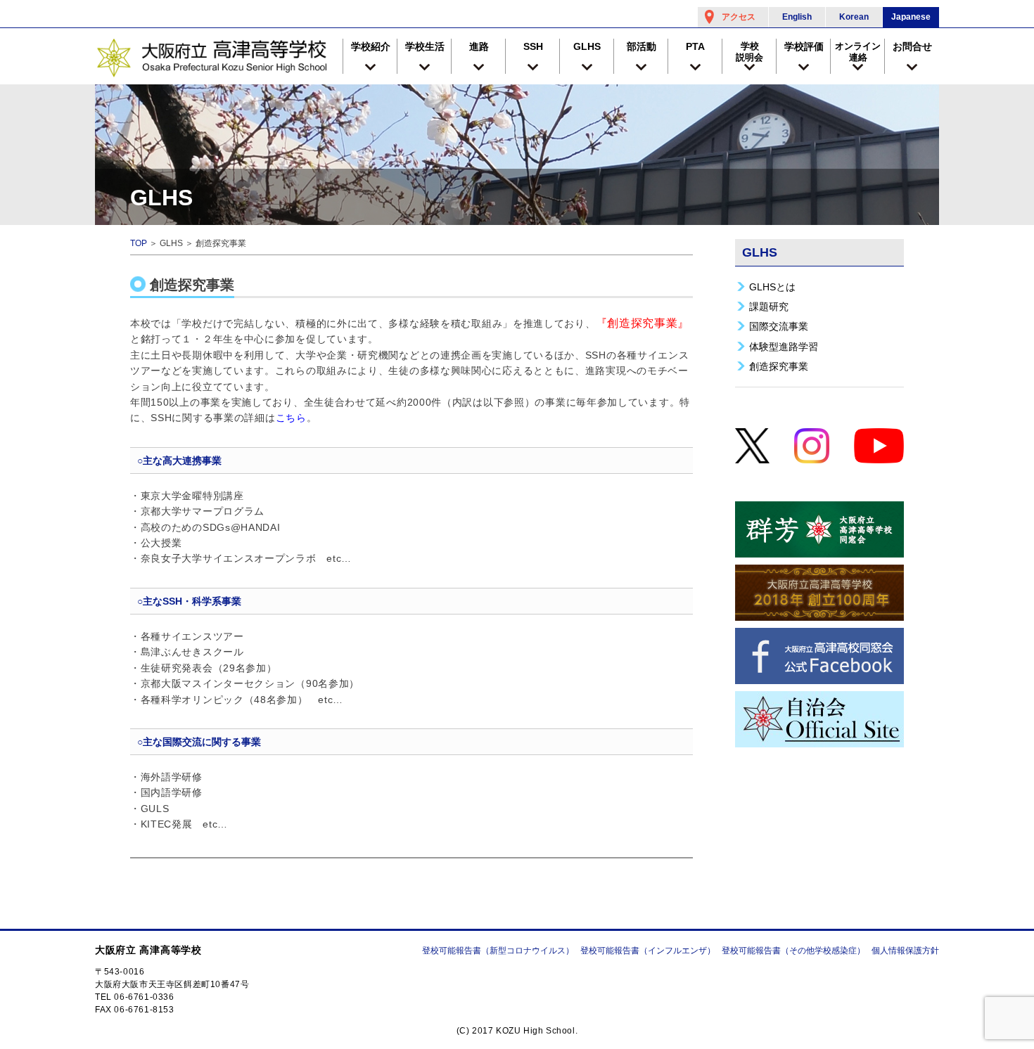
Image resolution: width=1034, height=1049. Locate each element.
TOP (138, 243)
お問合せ (912, 46)
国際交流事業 (778, 326)
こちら (291, 417)
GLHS (587, 46)
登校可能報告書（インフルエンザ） (647, 950)
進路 (479, 46)
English (797, 17)
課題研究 (769, 306)
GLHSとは (772, 286)
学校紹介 (370, 46)
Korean (854, 17)
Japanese (911, 17)
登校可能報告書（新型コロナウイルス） (498, 950)
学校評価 (804, 46)
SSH (533, 46)
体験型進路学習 (783, 346)
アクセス (738, 17)
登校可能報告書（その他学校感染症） (793, 950)
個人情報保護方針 (905, 950)
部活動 (641, 46)
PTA (695, 46)
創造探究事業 (778, 366)
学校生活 (425, 46)
